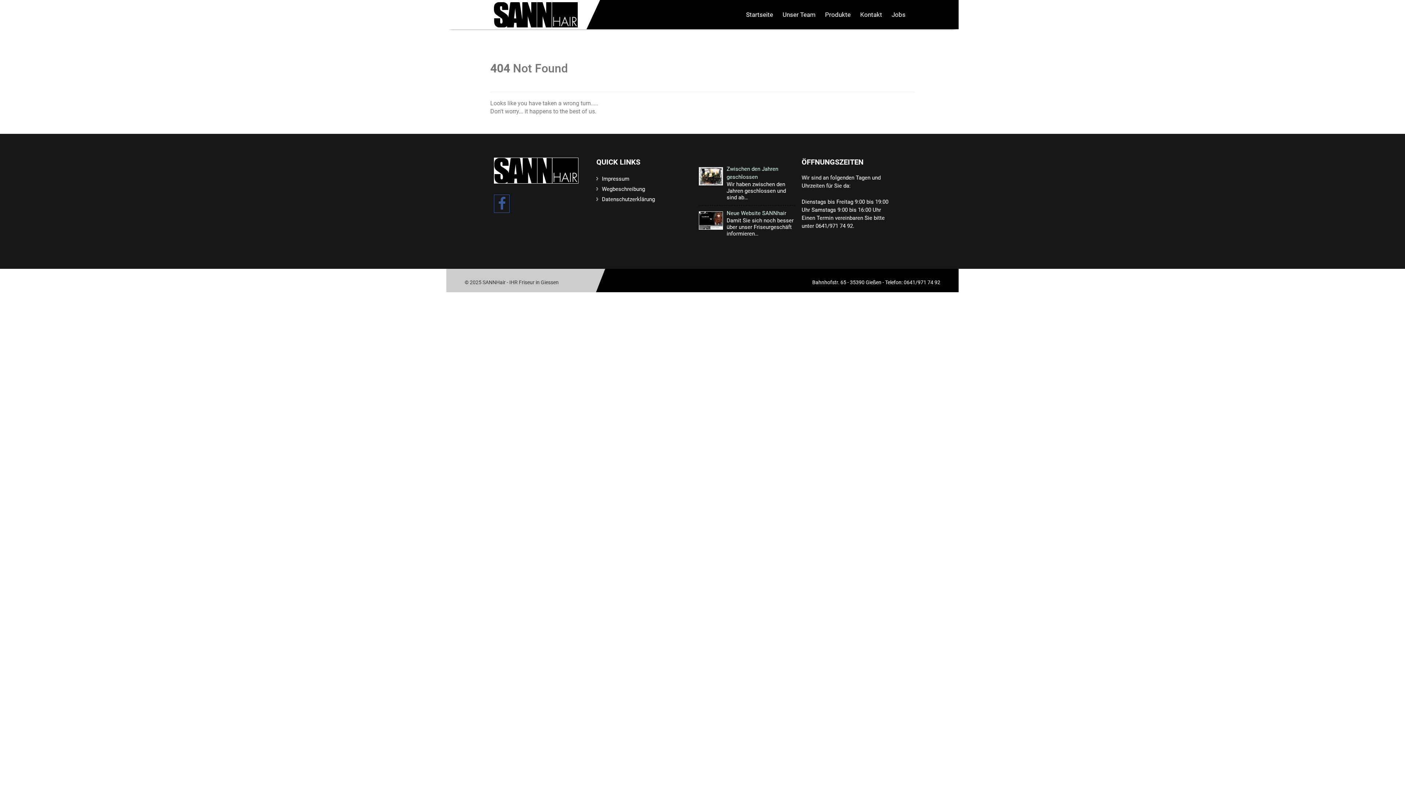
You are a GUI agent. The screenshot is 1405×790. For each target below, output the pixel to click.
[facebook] (502, 204)
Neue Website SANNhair (756, 213)
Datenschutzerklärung (628, 199)
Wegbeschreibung (623, 189)
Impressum (615, 179)
